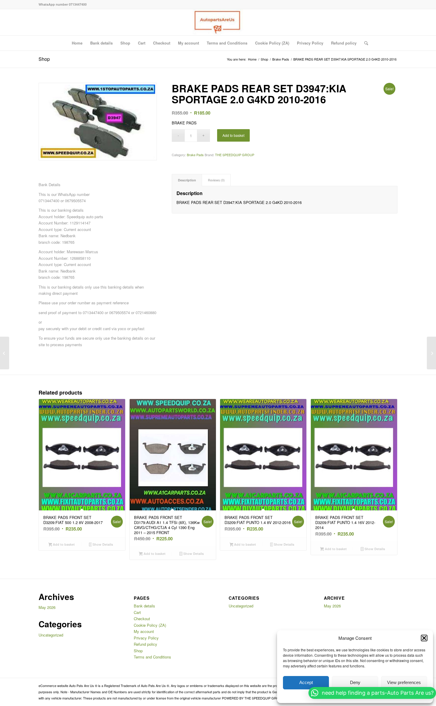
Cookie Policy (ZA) (272, 43)
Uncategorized (51, 635)
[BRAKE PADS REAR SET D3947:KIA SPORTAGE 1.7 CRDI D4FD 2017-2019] (431, 353)
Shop (125, 43)
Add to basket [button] (63, 544)
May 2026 (47, 607)
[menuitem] (364, 43)
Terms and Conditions (227, 43)
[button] (424, 638)
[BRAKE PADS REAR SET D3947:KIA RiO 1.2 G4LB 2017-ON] (4, 353)
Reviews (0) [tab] (216, 180)
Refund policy (344, 43)
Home (77, 43)
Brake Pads (195, 154)
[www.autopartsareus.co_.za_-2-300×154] (217, 22)
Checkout (161, 43)
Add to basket (233, 135)
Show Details (102, 544)
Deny (355, 682)
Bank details (101, 43)
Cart (141, 43)
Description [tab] (187, 180)
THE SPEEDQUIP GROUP (234, 154)
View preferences (404, 682)
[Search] (364, 43)
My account (188, 43)
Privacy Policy (310, 43)
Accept (306, 682)
